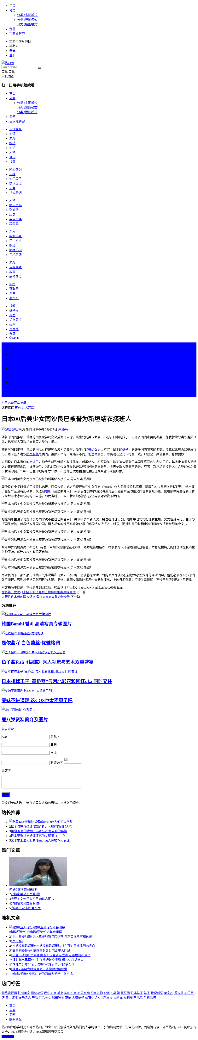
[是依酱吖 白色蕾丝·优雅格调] (99, 633)
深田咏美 (58, 997)
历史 (12, 214)
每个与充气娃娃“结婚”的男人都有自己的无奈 (41, 826)
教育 (12, 271)
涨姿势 (14, 209)
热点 (12, 147)
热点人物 (96, 993)
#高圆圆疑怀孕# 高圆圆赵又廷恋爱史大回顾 (40, 950)
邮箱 (53, 744)
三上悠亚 (11, 997)
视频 (12, 161)
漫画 (12, 333)
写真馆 (14, 329)
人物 (12, 152)
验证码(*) (56, 762)
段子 (12, 373)
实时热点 (15, 236)
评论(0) (63, 429)
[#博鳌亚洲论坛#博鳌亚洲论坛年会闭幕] (102, 927)
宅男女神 (83, 993)
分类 (12, 10)
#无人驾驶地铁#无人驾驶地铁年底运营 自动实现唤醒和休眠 (51, 936)
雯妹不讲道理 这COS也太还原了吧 (37, 700)
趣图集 (14, 223)
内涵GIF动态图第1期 (23, 889)
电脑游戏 (15, 267)
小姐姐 (115, 993)
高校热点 (15, 276)
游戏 (12, 138)
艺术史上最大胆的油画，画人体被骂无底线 (40, 840)
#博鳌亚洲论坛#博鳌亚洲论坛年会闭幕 (35, 932)
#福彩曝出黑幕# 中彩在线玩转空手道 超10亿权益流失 (47, 960)
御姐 (15, 429)
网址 (53, 752)
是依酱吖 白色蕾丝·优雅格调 (31, 642)
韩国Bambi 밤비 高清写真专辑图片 (37, 623)
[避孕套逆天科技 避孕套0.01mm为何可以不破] (102, 821)
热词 (12, 133)
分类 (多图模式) (27, 15)
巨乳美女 (45, 997)
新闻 (12, 231)
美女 (12, 382)
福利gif (118, 997)
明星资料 (15, 205)
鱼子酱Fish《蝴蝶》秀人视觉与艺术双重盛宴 (48, 662)
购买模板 (15, 1019)
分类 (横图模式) (27, 24)
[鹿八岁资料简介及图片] (99, 709)
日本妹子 (137, 993)
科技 (12, 143)
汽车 (12, 293)
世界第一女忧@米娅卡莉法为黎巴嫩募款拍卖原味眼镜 (39, 592)
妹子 (125, 449)
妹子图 (14, 310)
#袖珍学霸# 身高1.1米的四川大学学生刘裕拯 (42, 973)
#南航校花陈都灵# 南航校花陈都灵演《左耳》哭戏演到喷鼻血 (53, 946)
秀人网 (178, 993)
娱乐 (12, 157)
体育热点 (91, 997)
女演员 (34, 462)
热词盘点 (15, 129)
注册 (12, 55)
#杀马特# (17, 941)
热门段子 (15, 178)
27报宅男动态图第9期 (25, 894)
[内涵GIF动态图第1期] (102, 872)
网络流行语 (9, 993)
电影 (48, 491)
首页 (12, 5)
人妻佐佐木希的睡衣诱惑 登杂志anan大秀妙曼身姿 (36, 596)
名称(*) (55, 736)
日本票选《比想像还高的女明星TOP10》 (38, 835)
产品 (35, 997)
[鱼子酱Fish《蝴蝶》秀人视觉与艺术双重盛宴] (99, 652)
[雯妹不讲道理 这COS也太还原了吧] (99, 690)
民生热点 (15, 240)
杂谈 (107, 993)
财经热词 (15, 250)
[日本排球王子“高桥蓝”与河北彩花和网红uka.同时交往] (99, 671)
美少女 (92, 449)
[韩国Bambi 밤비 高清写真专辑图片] (99, 613)
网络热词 (15, 169)
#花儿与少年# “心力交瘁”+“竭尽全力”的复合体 (42, 964)
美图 (12, 315)
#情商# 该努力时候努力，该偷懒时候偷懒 (39, 969)
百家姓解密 (17, 33)
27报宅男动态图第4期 (25, 903)
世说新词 (15, 192)
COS (12, 395)
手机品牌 (15, 254)
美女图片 (15, 320)
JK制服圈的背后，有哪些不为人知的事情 (39, 831)
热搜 (12, 174)
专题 (12, 29)
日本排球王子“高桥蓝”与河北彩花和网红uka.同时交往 (57, 681)
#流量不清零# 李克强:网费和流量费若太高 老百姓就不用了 (50, 955)
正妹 (68, 997)
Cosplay (14, 337)
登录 (12, 50)
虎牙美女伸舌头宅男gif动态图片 (32, 898)
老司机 (14, 298)
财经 (12, 245)
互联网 (14, 289)
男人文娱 (15, 219)
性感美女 (24, 993)
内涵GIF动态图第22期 (26, 908)
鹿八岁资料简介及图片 (25, 719)
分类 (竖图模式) (27, 19)
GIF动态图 (105, 997)
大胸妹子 (78, 997)
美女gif (168, 993)
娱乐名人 (25, 997)
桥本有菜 (32, 454)
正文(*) (6, 770)
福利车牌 (130, 997)
